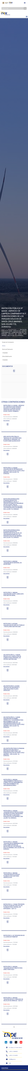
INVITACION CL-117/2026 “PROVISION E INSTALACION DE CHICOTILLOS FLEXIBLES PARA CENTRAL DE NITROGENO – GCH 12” (13, 906)
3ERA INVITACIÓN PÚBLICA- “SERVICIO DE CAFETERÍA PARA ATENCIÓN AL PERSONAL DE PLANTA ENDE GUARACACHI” (12, 439)
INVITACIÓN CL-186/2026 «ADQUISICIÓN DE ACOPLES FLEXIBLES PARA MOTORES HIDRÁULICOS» (11, 875)
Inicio (2, 329)
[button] (24, 3)
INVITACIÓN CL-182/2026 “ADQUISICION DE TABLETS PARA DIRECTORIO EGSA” (12, 968)
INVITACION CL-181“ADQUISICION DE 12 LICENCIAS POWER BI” (14, 936)
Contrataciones (12, 329)
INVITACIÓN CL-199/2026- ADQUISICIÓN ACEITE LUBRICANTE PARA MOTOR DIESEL (13, 593)
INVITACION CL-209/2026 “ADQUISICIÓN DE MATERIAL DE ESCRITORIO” (12, 562)
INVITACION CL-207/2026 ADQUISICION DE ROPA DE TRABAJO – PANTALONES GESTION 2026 (13, 625)
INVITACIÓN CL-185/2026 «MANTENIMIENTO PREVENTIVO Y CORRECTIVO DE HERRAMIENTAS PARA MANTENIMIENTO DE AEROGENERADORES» (13, 782)
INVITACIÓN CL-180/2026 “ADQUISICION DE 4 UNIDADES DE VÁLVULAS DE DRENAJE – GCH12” (13, 999)
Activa (3, 346)
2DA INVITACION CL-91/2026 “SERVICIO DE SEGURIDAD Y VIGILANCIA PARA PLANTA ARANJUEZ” (11, 688)
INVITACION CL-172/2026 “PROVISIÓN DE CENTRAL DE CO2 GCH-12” (13, 1029)
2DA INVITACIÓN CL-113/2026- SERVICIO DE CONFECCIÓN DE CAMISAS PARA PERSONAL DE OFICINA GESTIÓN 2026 (12, 657)
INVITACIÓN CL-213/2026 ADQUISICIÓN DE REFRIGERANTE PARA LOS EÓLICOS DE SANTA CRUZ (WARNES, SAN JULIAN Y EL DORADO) (13, 470)
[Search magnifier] (25, 8)
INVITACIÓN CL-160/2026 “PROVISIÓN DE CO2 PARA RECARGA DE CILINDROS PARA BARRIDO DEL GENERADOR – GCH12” (13, 1062)
